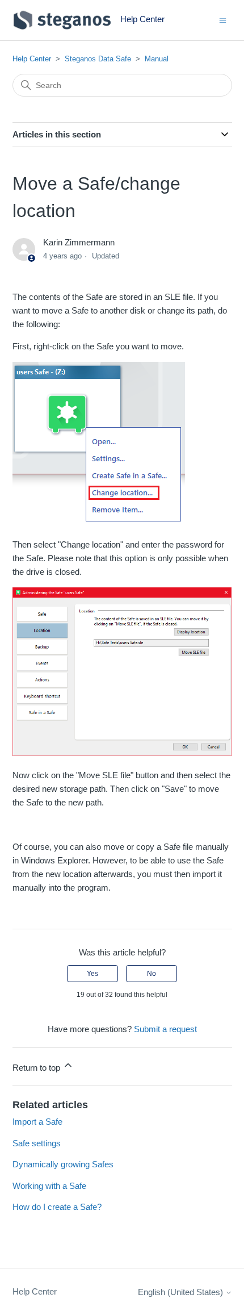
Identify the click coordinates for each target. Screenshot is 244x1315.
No (151, 974)
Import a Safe (37, 1121)
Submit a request (165, 1029)
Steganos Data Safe (98, 59)
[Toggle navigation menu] (222, 19)
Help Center (31, 59)
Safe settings (36, 1143)
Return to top (37, 1067)
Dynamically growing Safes (62, 1164)
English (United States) (181, 1292)
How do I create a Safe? (57, 1207)
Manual (157, 59)
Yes (92, 974)
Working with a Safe (49, 1186)
